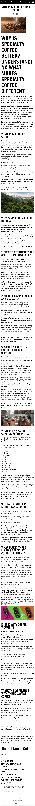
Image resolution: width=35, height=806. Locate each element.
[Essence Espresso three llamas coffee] (17, 728)
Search (3, 758)
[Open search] (5, 2)
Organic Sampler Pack (11, 592)
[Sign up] (32, 791)
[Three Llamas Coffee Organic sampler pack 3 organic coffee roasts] (17, 613)
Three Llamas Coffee (14, 798)
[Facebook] (16, 803)
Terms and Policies (17, 800)
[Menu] (2, 2)
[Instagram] (19, 803)
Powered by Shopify (24, 798)
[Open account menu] (29, 2)
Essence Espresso (23, 736)
